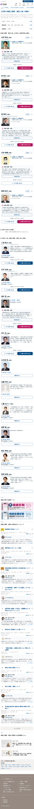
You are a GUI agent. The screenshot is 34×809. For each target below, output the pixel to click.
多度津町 (3, 768)
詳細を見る (17, 375)
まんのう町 (8, 768)
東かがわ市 (28, 764)
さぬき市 (9, 372)
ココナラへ (4, 1)
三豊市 (2, 766)
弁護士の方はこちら (28, 1)
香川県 (4, 255)
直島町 (17, 766)
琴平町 (29, 766)
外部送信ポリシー (24, 787)
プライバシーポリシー (25, 785)
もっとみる (17, 728)
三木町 (14, 766)
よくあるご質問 (7, 789)
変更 (31, 21)
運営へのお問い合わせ (8, 791)
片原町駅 (5, 417)
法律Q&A (5, 783)
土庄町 (13, 41)
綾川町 (26, 766)
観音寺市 (18, 764)
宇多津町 (22, 766)
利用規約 (22, 783)
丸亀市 (6, 764)
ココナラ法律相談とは (8, 781)
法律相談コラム (7, 785)
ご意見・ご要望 (23, 781)
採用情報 (5, 802)
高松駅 (5, 284)
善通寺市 (14, 764)
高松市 (8, 255)
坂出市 (9, 764)
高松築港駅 (6, 257)
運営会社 (5, 800)
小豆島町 (10, 766)
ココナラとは (6, 787)
